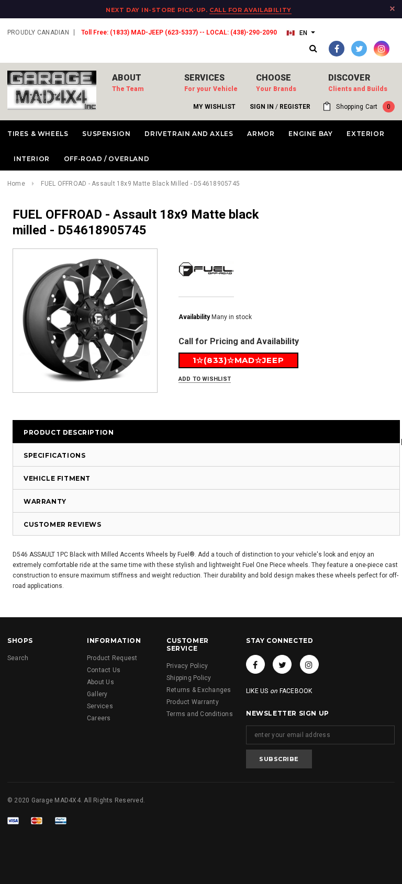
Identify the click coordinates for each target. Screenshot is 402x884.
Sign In (262, 106)
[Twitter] (359, 48)
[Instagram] (381, 48)
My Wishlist (214, 106)
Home (16, 183)
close (392, 8)
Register (295, 106)
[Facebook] (336, 48)
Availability (194, 317)
